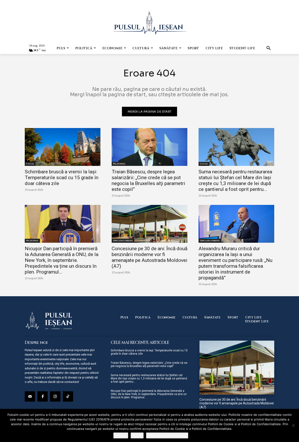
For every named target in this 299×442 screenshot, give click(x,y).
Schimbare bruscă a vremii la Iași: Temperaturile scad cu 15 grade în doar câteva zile (61, 177)
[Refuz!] (293, 425)
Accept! (120, 435)
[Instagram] (55, 396)
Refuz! (137, 435)
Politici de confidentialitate (167, 435)
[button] (268, 48)
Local (30, 163)
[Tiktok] (68, 396)
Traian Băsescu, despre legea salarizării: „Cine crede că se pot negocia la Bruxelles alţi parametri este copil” (148, 180)
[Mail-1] (30, 396)
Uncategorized (123, 240)
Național (119, 163)
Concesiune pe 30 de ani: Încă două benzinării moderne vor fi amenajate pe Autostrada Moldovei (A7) (149, 257)
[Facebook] (42, 396)
